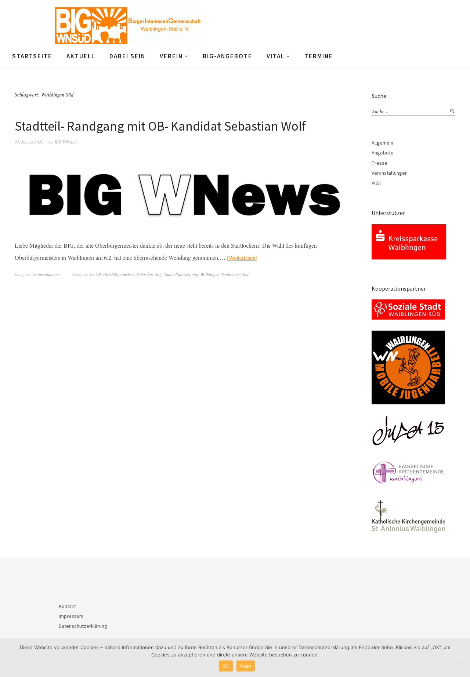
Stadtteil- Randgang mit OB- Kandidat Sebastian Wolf (160, 126)
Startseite (32, 56)
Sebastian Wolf (149, 274)
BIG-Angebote (227, 56)
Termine (318, 56)
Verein (171, 56)
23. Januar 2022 (29, 142)
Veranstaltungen (46, 274)
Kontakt (67, 606)
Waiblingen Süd (235, 274)
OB (98, 274)
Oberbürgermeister (118, 274)
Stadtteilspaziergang (181, 274)
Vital (276, 56)
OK (226, 666)
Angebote (383, 152)
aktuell (80, 56)
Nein (245, 666)
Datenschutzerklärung (83, 626)
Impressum (71, 616)
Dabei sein (127, 56)
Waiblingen (210, 274)
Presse (379, 163)
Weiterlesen (242, 257)
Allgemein (382, 142)
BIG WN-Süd (66, 142)
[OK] (460, 657)
